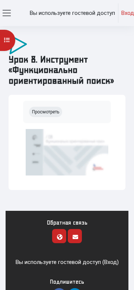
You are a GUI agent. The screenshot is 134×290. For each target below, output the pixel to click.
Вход (127, 13)
